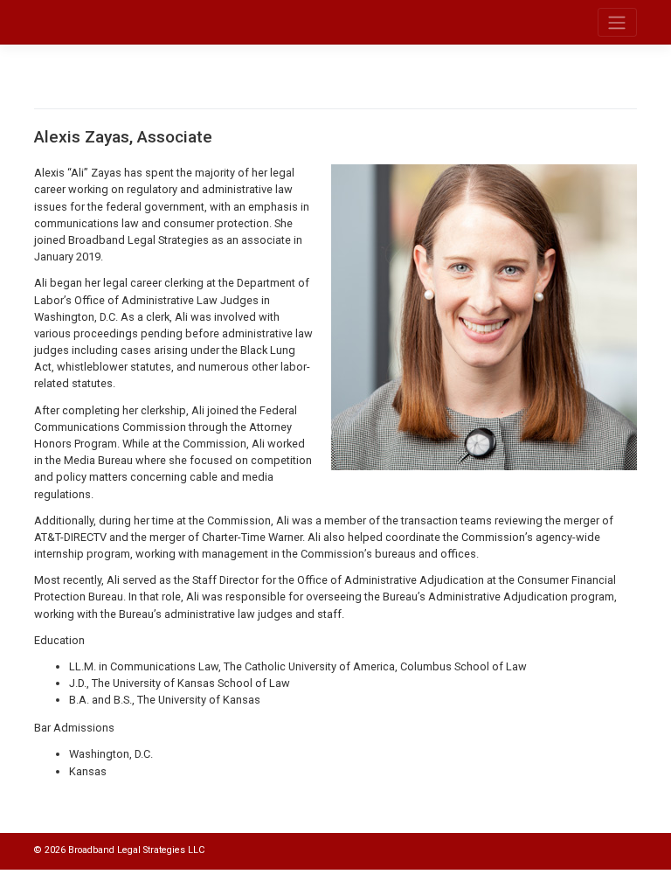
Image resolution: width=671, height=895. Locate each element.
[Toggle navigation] (617, 22)
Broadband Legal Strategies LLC (136, 850)
